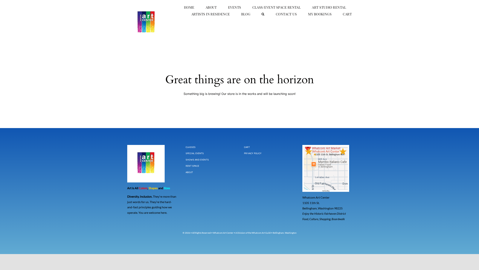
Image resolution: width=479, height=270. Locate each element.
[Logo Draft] (146, 5)
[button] (263, 14)
